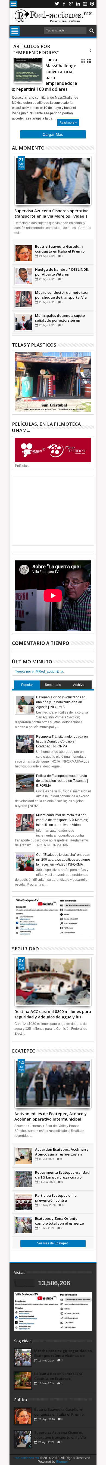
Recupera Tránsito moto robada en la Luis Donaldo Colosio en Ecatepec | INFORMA (62, 741)
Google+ (70, 4)
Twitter (56, 4)
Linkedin (78, 4)
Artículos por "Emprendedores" (36, 49)
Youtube (85, 4)
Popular (27, 685)
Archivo (78, 685)
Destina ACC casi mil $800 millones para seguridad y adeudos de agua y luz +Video (52, 1014)
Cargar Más (53, 134)
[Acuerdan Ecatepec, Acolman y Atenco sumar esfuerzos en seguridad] (23, 1156)
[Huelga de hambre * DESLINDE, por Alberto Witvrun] (23, 276)
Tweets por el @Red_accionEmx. (39, 671)
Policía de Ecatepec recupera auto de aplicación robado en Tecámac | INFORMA (62, 781)
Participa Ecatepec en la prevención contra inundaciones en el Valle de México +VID (59, 1198)
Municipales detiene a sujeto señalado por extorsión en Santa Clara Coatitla (60, 318)
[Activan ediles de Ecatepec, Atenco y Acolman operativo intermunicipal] (53, 1084)
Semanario (53, 685)
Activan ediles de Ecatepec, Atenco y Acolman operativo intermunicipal (50, 1116)
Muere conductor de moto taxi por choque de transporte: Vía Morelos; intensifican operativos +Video (62, 295)
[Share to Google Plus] (29, 74)
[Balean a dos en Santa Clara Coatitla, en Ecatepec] (23, 1380)
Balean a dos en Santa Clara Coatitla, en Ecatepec (58, 1376)
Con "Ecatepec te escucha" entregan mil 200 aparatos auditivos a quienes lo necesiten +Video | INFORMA (63, 859)
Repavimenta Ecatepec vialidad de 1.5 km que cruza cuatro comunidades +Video (62, 1175)
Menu (13, 4)
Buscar (91, 31)
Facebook (63, 4)
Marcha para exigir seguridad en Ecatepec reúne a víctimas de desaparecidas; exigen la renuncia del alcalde (63, 1353)
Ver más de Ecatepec (52, 1243)
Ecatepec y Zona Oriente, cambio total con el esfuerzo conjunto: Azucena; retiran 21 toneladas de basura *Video (60, 1221)
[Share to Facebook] (17, 74)
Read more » (68, 122)
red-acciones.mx (27, 1458)
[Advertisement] (53, 510)
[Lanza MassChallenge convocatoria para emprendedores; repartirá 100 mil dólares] (28, 70)
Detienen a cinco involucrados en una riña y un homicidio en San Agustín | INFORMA (61, 702)
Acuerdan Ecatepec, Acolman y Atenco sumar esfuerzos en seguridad (62, 1152)
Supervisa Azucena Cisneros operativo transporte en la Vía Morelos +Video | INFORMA (51, 213)
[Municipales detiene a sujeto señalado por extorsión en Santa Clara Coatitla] (23, 322)
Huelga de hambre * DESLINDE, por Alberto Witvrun (62, 272)
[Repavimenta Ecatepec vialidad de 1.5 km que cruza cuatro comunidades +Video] (23, 1179)
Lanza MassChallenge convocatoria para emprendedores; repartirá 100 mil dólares (44, 74)
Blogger (62, 1462)
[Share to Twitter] (23, 74)
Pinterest (92, 4)
